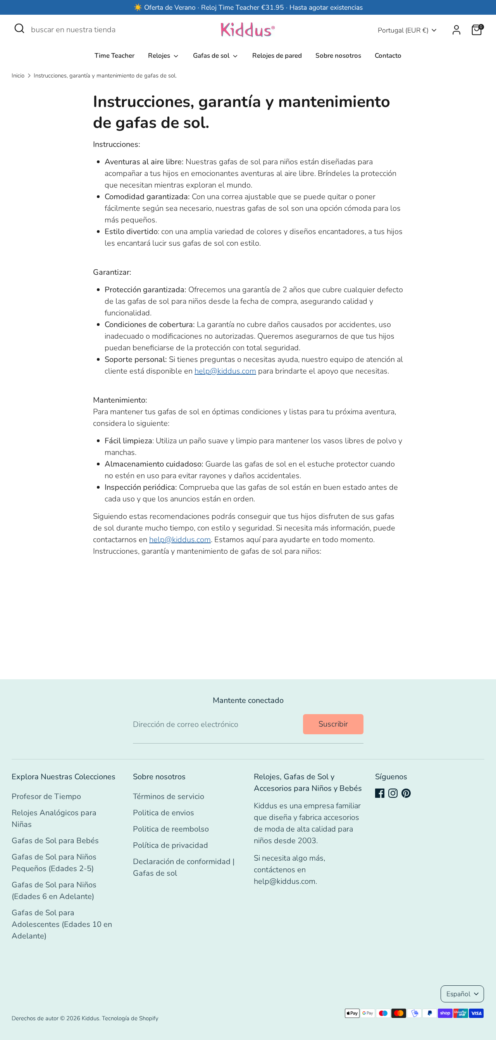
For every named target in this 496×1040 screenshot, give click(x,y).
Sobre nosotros (338, 55)
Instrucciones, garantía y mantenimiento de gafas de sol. (105, 75)
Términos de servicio (168, 796)
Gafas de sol (212, 55)
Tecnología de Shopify (130, 1018)
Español (458, 994)
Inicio (18, 75)
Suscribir (333, 724)
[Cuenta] (456, 30)
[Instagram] (393, 793)
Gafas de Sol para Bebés (55, 840)
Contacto (388, 55)
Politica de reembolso (171, 829)
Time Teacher (114, 55)
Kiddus (90, 1018)
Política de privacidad (170, 845)
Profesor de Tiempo (46, 796)
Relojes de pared (277, 55)
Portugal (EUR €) (403, 30)
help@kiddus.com (225, 371)
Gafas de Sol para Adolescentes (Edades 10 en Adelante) (62, 924)
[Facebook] (379, 793)
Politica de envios (163, 813)
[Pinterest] (406, 793)
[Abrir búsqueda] (19, 28)
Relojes (160, 55)
